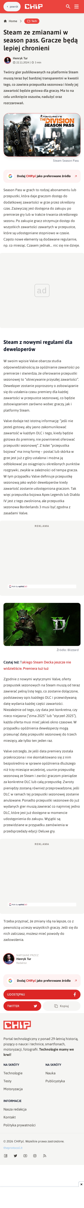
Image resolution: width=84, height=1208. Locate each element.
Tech (34, 21)
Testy (7, 1081)
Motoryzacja (13, 1089)
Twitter (13, 1006)
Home (13, 21)
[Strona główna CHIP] (33, 6)
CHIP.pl (19, 1141)
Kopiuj (64, 1006)
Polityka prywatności (19, 1125)
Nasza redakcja (15, 1109)
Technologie (12, 1073)
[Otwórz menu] (77, 7)
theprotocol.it (12, 1147)
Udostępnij (16, 994)
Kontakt (9, 1117)
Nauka (50, 1073)
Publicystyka (55, 1081)
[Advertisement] (42, 556)
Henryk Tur (20, 58)
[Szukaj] (68, 6)
